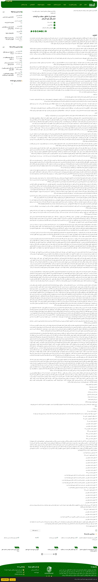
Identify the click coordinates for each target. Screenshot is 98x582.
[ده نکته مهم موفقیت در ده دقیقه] (18, 58)
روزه (76, 547)
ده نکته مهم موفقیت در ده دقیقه (8, 58)
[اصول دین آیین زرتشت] (49, 542)
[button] (85, 4)
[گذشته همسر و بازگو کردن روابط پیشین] (18, 28)
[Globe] (6, 1)
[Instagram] (49, 576)
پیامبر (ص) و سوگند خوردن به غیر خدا (9, 38)
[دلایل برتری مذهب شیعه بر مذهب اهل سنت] (10, 542)
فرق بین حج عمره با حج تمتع (32, 549)
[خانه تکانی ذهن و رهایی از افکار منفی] (18, 69)
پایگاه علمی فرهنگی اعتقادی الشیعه (48, 11)
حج (37, 547)
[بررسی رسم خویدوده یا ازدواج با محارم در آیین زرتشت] (88, 542)
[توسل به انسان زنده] (18, 22)
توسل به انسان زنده (9, 22)
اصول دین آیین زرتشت (53, 549)
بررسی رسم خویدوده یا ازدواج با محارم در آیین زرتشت (88, 550)
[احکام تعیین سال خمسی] (18, 17)
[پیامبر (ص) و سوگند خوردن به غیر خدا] (18, 38)
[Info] (11, 1)
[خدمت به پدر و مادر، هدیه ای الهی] (18, 63)
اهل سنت (17, 547)
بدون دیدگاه (34, 530)
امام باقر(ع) (53, 13)
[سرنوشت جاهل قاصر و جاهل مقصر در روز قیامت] (18, 74)
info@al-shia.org (18, 574)
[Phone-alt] (8, 1)
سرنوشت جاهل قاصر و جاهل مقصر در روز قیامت (8, 74)
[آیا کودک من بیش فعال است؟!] (18, 53)
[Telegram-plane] (51, 576)
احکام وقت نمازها (10, 33)
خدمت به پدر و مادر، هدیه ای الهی (9, 63)
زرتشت (95, 547)
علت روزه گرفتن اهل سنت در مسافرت (69, 549)
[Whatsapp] (47, 576)
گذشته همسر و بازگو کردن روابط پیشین (8, 27)
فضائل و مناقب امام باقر (47, 28)
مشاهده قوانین (5, 579)
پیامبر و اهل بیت (36, 11)
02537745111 (19, 572)
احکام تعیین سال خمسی (8, 17)
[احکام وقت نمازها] (18, 33)
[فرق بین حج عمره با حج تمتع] (29, 542)
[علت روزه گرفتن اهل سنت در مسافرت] (68, 542)
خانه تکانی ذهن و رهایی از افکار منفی (8, 69)
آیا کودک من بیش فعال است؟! (8, 53)
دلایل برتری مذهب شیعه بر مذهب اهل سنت (10, 550)
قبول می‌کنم (13, 579)
